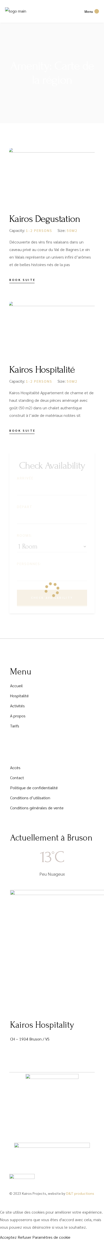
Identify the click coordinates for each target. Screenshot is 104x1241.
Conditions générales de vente (37, 807)
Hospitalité (19, 695)
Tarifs (14, 725)
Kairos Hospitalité (41, 369)
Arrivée (25, 478)
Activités (17, 705)
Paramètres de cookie (51, 1237)
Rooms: (25, 535)
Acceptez (8, 1237)
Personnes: (29, 563)
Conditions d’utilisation (30, 797)
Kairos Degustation (44, 218)
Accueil (16, 685)
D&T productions (80, 1193)
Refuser (24, 1237)
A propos (17, 715)
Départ (25, 506)
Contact (17, 777)
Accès (15, 767)
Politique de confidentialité (34, 787)
